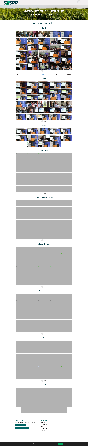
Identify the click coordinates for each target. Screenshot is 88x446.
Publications (64, 2)
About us (38, 2)
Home (32, 2)
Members (44, 2)
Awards (50, 2)
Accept (60, 444)
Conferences (57, 2)
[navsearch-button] (79, 2)
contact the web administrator (46, 74)
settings (53, 444)
